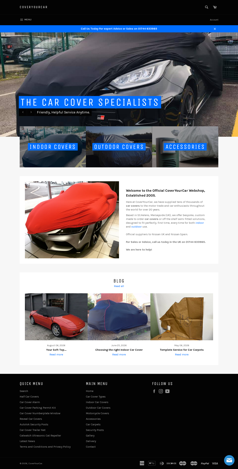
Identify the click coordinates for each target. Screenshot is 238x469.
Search (24, 391)
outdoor (136, 226)
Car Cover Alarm (30, 402)
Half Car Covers (29, 396)
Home (89, 391)
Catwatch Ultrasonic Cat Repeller (40, 435)
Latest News (27, 441)
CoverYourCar (34, 7)
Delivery (91, 441)
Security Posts (95, 430)
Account (214, 19)
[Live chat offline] (229, 460)
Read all (119, 286)
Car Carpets (93, 424)
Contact (91, 446)
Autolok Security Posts (34, 424)
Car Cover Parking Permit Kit (38, 407)
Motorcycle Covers (97, 413)
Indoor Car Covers (97, 402)
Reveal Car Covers (31, 418)
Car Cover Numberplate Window (40, 413)
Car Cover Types (96, 396)
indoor (199, 222)
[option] (119, 84)
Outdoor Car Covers (98, 407)
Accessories (93, 418)
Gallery (90, 435)
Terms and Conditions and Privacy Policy (45, 446)
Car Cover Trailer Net (32, 430)
